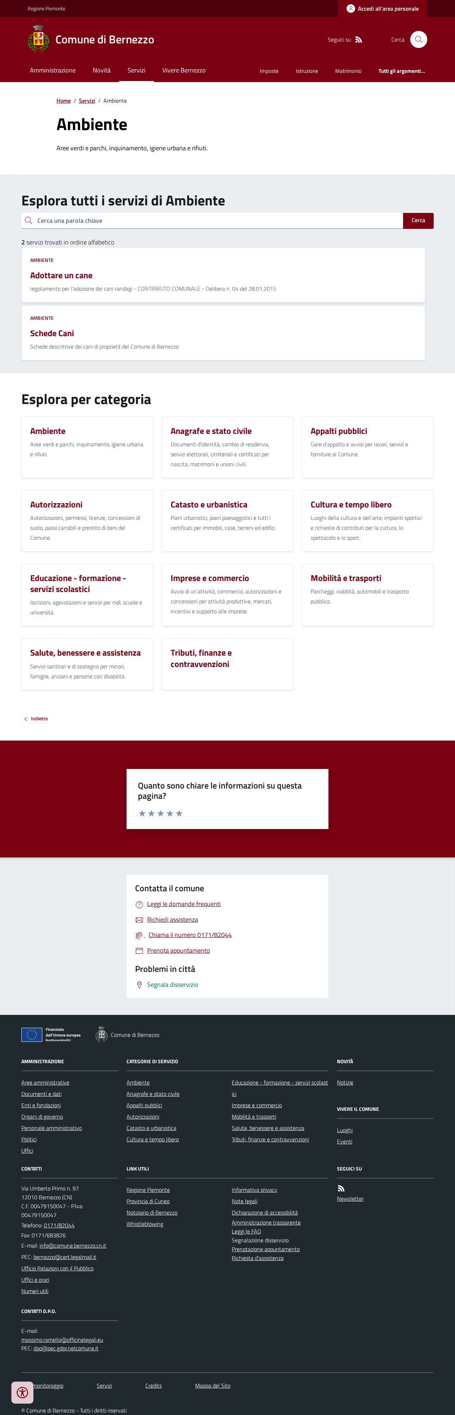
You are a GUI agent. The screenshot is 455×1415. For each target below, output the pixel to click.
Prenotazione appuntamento (266, 1249)
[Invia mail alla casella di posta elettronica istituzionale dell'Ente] (72, 1245)
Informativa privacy (254, 1189)
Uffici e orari (35, 1279)
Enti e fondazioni (41, 1105)
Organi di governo (42, 1116)
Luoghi (345, 1130)
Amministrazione (53, 70)
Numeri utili (34, 1291)
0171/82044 (59, 1225)
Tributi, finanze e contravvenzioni (270, 1139)
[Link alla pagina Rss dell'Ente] (341, 1188)
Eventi (344, 1141)
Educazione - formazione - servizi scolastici (280, 1088)
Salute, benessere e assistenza (268, 1128)
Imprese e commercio (257, 1105)
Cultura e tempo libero (153, 1139)
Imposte (269, 71)
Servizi (136, 70)
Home (64, 100)
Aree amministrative (45, 1082)
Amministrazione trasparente (266, 1222)
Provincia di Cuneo (148, 1201)
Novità (102, 70)
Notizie (345, 1082)
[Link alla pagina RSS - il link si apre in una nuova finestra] (358, 39)
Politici (29, 1139)
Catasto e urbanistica (151, 1128)
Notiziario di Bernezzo (152, 1212)
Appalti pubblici (144, 1105)
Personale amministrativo (51, 1128)
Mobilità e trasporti (254, 1116)
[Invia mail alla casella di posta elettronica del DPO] (62, 1339)
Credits (153, 1385)
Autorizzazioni (143, 1116)
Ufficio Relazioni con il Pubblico (57, 1268)
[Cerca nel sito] (416, 39)
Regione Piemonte (46, 8)
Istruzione (307, 71)
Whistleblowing (145, 1224)
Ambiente (42, 260)
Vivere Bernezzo (184, 70)
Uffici (27, 1150)
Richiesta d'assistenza (258, 1258)
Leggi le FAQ (246, 1231)
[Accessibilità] (22, 1392)
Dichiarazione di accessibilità (265, 1212)
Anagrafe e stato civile (153, 1094)
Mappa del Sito (212, 1385)
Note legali (244, 1201)
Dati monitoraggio (42, 1385)
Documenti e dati (41, 1094)
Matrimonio (348, 71)
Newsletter (350, 1198)
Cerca (418, 220)
